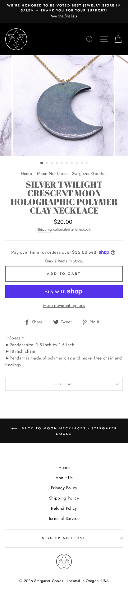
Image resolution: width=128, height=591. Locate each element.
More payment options (64, 305)
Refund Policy (64, 508)
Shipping (44, 229)
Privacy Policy (64, 488)
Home (26, 173)
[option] (64, 11)
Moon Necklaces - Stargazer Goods (70, 173)
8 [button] (77, 163)
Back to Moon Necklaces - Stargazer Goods (68, 431)
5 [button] (62, 163)
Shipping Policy (64, 498)
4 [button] (57, 163)
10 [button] (87, 163)
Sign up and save (64, 538)
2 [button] (47, 163)
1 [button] (41, 163)
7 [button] (72, 163)
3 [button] (52, 163)
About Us (64, 477)
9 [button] (82, 163)
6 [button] (67, 163)
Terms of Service (64, 518)
